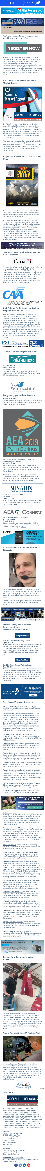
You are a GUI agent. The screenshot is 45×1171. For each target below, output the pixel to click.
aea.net (9, 1144)
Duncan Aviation (9, 862)
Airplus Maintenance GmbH (13, 922)
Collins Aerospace (9, 813)
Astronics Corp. (8, 714)
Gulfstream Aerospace (11, 910)
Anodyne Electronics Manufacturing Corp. (18, 828)
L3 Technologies (9, 880)
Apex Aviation (8, 770)
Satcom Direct (8, 753)
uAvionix (6, 901)
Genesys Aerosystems (10, 706)
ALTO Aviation (8, 783)
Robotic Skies (8, 931)
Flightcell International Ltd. (13, 892)
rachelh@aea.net (9, 1079)
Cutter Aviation (8, 744)
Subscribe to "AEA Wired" (13, 1158)
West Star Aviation (9, 845)
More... (5, 74)
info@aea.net (12, 1142)
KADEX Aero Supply (11, 791)
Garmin (6, 762)
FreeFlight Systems (10, 734)
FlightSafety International (12, 852)
